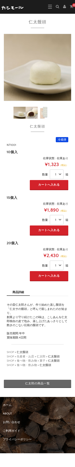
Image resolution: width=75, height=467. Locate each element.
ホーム (7, 405)
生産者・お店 (25, 356)
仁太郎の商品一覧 (37, 383)
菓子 (42, 360)
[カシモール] (12, 7)
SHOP (10, 352)
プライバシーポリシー (17, 439)
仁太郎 (41, 356)
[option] (37, 67)
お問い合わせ (11, 422)
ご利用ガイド (11, 430)
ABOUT (7, 413)
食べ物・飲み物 (27, 360)
